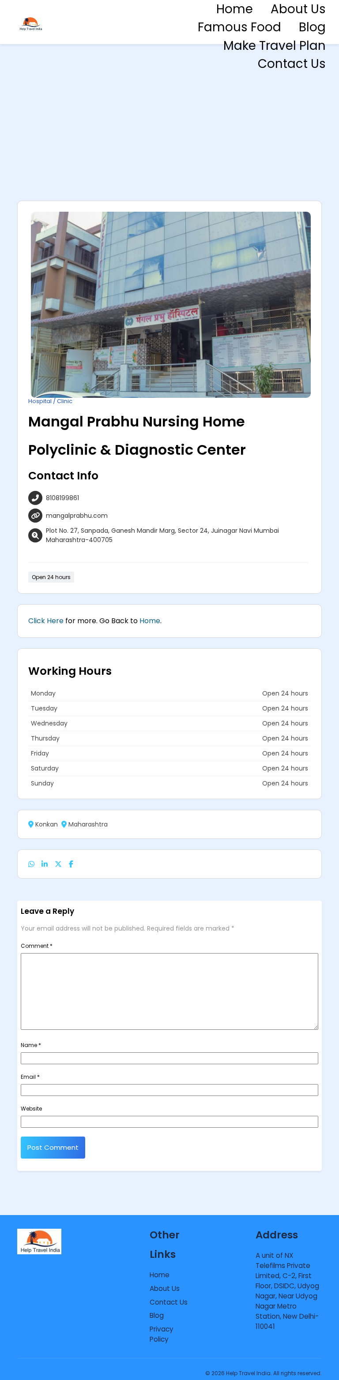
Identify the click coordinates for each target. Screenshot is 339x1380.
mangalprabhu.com (77, 515)
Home (234, 9)
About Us (298, 9)
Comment (37, 946)
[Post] (58, 864)
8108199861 (62, 498)
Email (30, 1077)
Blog (312, 27)
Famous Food (239, 27)
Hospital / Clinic (50, 401)
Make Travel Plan (274, 45)
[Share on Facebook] (71, 864)
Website (31, 1108)
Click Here (46, 621)
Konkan (46, 824)
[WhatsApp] (31, 864)
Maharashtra (88, 824)
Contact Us (292, 63)
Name (31, 1045)
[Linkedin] (44, 864)
